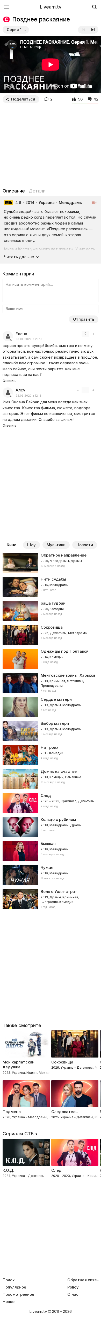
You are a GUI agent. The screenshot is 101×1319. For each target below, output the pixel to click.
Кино (11, 544)
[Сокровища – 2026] (50, 635)
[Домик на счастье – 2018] (50, 779)
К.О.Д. (8, 1170)
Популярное (14, 1287)
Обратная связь (82, 1280)
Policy (73, 1287)
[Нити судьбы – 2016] (50, 587)
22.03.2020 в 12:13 (28, 395)
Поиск (9, 1280)
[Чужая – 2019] (50, 875)
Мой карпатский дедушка (18, 1065)
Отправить (83, 319)
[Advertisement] (50, 144)
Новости (84, 544)
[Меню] (6, 7)
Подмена (12, 1111)
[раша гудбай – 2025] (50, 611)
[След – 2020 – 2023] (50, 803)
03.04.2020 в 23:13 (29, 339)
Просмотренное (18, 1294)
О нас (72, 1294)
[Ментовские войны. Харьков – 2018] (50, 683)
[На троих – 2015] (50, 755)
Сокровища (62, 1062)
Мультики (56, 544)
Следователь (64, 1111)
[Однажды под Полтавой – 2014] (50, 659)
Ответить (9, 381)
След (56, 1170)
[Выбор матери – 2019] (50, 731)
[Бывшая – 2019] (50, 851)
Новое (9, 1301)
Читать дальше (19, 256)
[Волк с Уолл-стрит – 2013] (50, 899)
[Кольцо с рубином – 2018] (50, 827)
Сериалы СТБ (18, 1133)
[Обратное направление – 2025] (50, 563)
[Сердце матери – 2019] (50, 707)
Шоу (31, 544)
